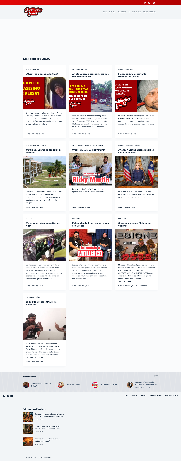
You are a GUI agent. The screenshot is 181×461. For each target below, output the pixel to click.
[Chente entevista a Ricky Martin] (90, 169)
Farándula (76, 69)
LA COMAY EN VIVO (135, 12)
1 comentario (142, 286)
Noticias (84, 69)
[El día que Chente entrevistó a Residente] (44, 324)
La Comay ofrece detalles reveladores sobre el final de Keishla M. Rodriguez (146, 384)
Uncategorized (98, 145)
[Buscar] (157, 2)
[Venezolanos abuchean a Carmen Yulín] (44, 245)
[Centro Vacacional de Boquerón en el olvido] (44, 172)
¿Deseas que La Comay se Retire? (41, 384)
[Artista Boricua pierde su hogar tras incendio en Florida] (90, 96)
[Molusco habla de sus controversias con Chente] (90, 245)
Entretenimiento (78, 145)
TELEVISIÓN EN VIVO (149, 12)
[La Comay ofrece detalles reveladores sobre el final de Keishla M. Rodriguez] (130, 385)
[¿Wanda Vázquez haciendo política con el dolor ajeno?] (136, 172)
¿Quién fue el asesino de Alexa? (42, 74)
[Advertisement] (90, 34)
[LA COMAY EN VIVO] (61, 385)
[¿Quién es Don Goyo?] (95, 385)
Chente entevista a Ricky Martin (88, 150)
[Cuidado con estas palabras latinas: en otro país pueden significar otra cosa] (28, 417)
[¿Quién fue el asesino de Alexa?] (44, 93)
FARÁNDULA (122, 12)
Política (44, 145)
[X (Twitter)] (154, 3)
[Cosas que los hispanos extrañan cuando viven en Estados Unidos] (28, 429)
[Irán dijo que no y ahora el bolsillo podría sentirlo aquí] (28, 441)
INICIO (105, 12)
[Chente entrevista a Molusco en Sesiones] (136, 245)
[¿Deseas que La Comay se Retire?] (26, 385)
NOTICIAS (112, 12)
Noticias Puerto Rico (33, 69)
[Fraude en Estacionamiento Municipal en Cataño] (136, 96)
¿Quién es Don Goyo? (108, 385)
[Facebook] (145, 3)
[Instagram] (149, 3)
